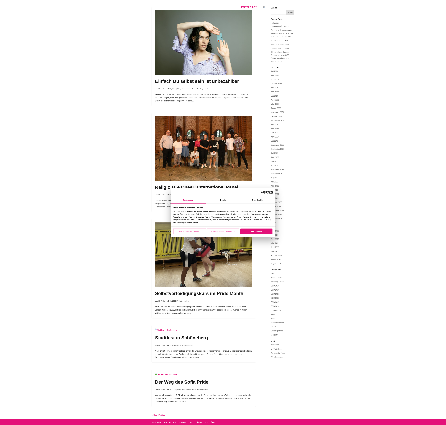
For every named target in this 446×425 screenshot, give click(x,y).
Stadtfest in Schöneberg (181, 337)
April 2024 (275, 137)
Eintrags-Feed (276, 349)
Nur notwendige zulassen (189, 231)
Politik (273, 327)
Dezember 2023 (277, 145)
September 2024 (277, 120)
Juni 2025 (275, 92)
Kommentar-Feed (278, 353)
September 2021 (277, 219)
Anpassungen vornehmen (221, 231)
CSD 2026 (275, 306)
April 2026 (275, 80)
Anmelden (275, 345)
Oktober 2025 (276, 84)
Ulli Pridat (161, 89)
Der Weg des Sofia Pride (181, 382)
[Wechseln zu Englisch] (269, 9)
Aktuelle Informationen (280, 45)
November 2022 (277, 169)
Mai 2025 (274, 96)
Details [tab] (223, 200)
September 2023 (277, 149)
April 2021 (275, 239)
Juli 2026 (274, 71)
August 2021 (276, 223)
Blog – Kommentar (278, 278)
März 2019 (275, 251)
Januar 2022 (276, 206)
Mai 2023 (274, 161)
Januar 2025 (276, 108)
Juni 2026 (275, 75)
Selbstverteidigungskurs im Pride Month (199, 293)
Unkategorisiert (202, 89)
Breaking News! (277, 282)
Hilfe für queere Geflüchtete (204, 422)
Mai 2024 (274, 133)
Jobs (273, 314)
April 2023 (275, 165)
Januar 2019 (276, 260)
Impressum (156, 422)
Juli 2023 (274, 153)
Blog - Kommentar (184, 89)
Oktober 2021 (276, 215)
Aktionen (274, 274)
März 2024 (275, 141)
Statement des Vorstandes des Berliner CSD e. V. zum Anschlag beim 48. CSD (282, 33)
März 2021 (275, 243)
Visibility (274, 335)
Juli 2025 (274, 88)
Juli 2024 (274, 125)
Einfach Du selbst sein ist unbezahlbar (197, 81)
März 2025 (275, 104)
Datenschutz (170, 422)
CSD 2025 (275, 298)
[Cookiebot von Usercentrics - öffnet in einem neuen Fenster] (262, 192)
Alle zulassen (256, 231)
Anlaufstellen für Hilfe (279, 41)
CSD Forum (276, 310)
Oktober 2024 (276, 116)
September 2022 (277, 174)
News (194, 89)
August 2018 (276, 264)
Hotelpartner (184, 7)
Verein (217, 7)
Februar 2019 (276, 255)
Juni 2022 (275, 186)
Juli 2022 (274, 182)
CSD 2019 (275, 290)
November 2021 (277, 210)
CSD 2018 (275, 286)
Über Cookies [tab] (257, 200)
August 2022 (276, 178)
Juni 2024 (275, 129)
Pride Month (203, 7)
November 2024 (277, 112)
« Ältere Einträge (158, 415)
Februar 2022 (276, 202)
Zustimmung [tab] (188, 200)
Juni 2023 (275, 157)
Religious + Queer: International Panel (196, 187)
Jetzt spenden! (249, 7)
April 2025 (275, 100)
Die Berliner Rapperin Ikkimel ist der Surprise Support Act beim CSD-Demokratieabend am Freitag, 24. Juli (280, 55)
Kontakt (229, 7)
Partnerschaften (277, 323)
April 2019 (275, 247)
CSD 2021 (275, 294)
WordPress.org (277, 357)
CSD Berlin (167, 7)
